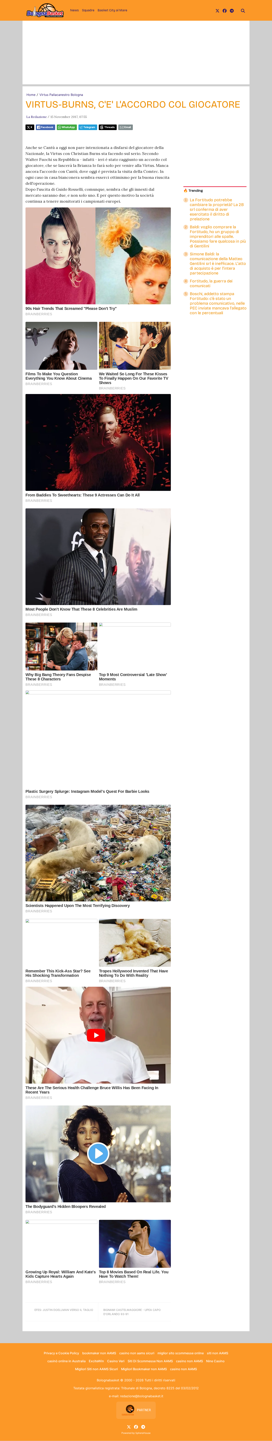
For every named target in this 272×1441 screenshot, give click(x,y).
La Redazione (36, 117)
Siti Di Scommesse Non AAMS (150, 1361)
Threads (109, 127)
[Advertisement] (136, 56)
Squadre (88, 10)
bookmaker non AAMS (99, 1353)
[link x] (217, 10)
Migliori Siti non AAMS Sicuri (96, 1369)
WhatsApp (68, 127)
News (74, 10)
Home (30, 95)
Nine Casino (215, 1361)
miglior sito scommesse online (181, 1353)
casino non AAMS (189, 1361)
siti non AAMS (217, 1353)
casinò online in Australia (66, 1361)
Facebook (47, 127)
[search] (243, 10)
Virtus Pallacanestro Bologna (61, 95)
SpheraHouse (143, 1432)
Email (127, 127)
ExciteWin (96, 1361)
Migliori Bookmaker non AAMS (144, 1369)
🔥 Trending (193, 191)
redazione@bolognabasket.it (141, 1396)
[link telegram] (231, 10)
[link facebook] (224, 10)
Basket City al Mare (112, 10)
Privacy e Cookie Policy (61, 1353)
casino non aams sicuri (136, 1353)
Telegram (89, 127)
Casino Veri (115, 1361)
